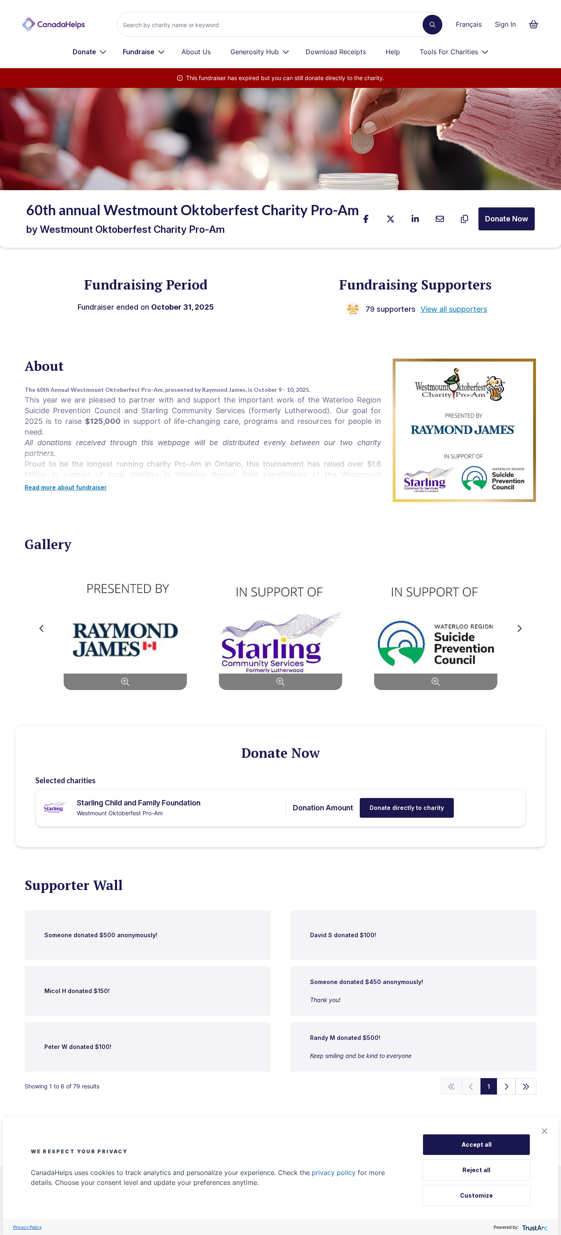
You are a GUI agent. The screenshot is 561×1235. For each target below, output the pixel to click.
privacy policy (334, 1172)
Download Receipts (336, 52)
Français (469, 24)
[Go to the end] (526, 1086)
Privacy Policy (27, 1227)
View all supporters (454, 309)
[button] (544, 1131)
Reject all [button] (476, 1169)
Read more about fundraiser (66, 487)
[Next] (506, 1086)
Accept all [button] (477, 1144)
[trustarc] (534, 1227)
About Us (196, 52)
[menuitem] (89, 51)
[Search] (432, 24)
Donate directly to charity (407, 807)
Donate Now (506, 218)
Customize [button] (476, 1195)
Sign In (505, 24)
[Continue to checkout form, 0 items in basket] (536, 24)
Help (393, 52)
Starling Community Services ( (195, 410)
